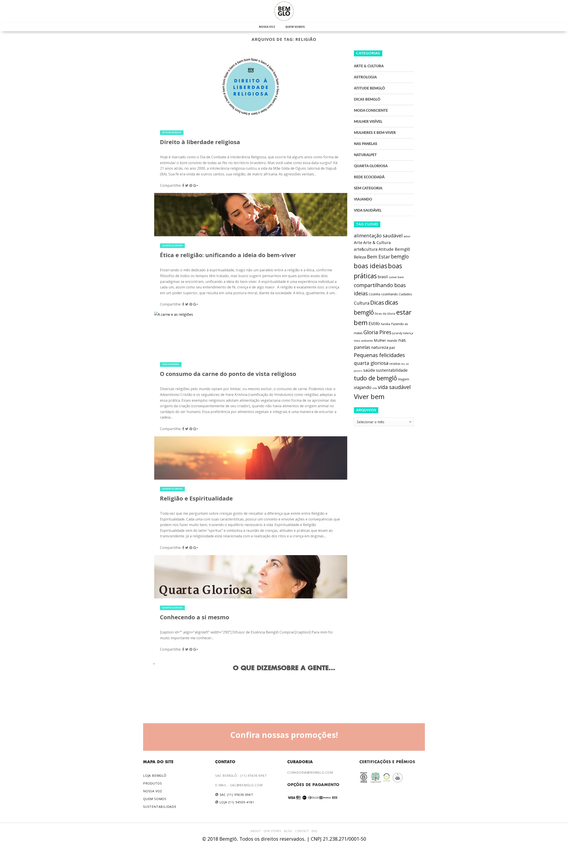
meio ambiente (363, 341)
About (255, 831)
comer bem (396, 277)
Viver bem (369, 396)
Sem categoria (368, 188)
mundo (392, 340)
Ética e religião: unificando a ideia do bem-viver (228, 255)
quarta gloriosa (371, 363)
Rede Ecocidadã (369, 177)
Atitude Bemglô (171, 133)
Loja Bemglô (154, 775)
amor (407, 236)
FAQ (315, 831)
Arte (358, 242)
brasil (383, 276)
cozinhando (389, 294)
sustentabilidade (392, 370)
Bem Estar (378, 256)
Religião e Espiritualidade (196, 498)
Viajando (363, 199)
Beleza (360, 257)
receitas (394, 363)
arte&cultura (366, 249)
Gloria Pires (377, 332)
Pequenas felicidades (379, 355)
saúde (369, 370)
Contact (302, 831)
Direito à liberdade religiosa (200, 142)
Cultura (361, 303)
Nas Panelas (365, 144)
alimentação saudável (378, 235)
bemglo (400, 256)
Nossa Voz (267, 27)
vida (374, 388)
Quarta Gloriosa (172, 246)
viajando (362, 387)
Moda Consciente (371, 110)
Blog (288, 831)
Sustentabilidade (159, 806)
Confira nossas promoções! (284, 734)
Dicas (377, 302)
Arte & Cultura (369, 66)
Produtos (152, 783)
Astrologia (365, 77)
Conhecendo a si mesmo (194, 617)
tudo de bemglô (375, 378)
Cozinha (374, 294)
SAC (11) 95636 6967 (236, 794)
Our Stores (272, 831)
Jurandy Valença (402, 333)
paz (392, 347)
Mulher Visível (368, 121)
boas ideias (370, 265)
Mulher (380, 340)
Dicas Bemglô (367, 99)
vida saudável (394, 387)
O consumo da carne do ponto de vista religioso (228, 374)
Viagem (403, 379)
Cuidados (405, 294)
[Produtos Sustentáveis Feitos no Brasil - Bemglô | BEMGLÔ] (284, 11)
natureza (379, 347)
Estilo (374, 323)
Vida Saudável (170, 364)
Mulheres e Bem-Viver (375, 133)
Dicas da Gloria (385, 314)
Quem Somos (295, 27)
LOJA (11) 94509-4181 (236, 802)
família (385, 324)
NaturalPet (365, 155)
